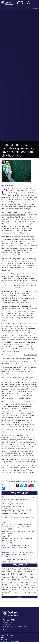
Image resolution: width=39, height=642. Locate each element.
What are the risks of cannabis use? (15, 559)
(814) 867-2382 (7, 623)
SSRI (8, 574)
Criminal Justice (19, 582)
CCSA (33, 571)
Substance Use (25, 481)
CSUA (24, 571)
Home (3, 142)
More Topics (19, 597)
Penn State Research (25, 574)
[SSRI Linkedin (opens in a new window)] (7, 630)
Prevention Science (29, 592)
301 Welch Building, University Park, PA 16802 (16, 626)
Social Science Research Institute (13, 215)
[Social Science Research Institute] (11, 613)
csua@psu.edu (7, 624)
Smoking (34, 481)
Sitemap (5, 638)
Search (5, 639)
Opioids (5, 569)
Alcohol (24, 580)
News (9, 142)
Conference (15, 590)
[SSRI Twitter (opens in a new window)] (4, 630)
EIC (23, 590)
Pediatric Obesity (30, 355)
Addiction (14, 571)
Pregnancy (15, 481)
